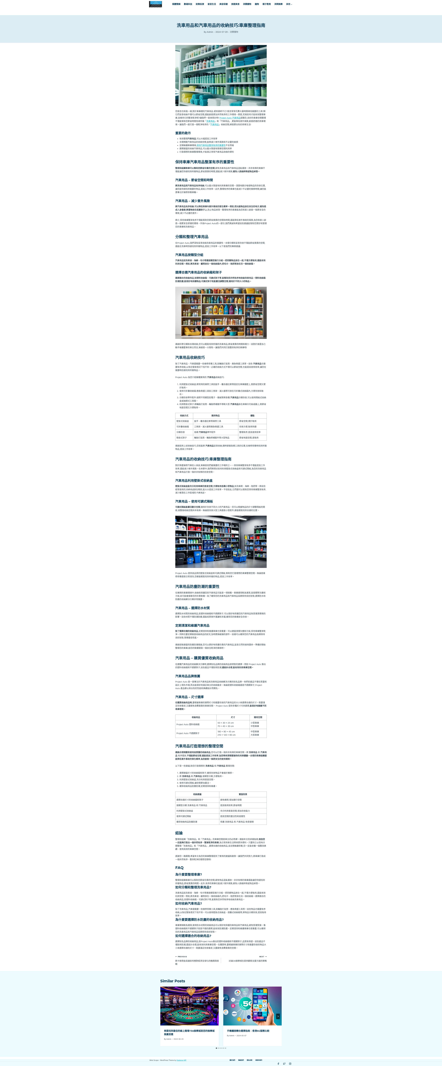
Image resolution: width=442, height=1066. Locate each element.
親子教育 (267, 4)
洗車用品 (210, 121)
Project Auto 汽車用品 (230, 118)
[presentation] (189, 1006)
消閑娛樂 (278, 4)
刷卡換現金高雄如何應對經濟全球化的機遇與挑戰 (197, 960)
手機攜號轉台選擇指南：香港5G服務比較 (248, 1031)
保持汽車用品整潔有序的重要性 (211, 145)
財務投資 (200, 4)
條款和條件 (258, 1060)
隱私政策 (249, 1060)
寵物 (257, 4)
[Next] (278, 1016)
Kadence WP (181, 1060)
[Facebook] (278, 1063)
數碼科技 (188, 4)
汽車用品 (215, 124)
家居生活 (212, 4)
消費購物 (247, 4)
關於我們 (232, 1060)
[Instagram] (290, 1063)
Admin (168, 1039)
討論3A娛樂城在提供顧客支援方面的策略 (248, 959)
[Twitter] (284, 1063)
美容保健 (223, 4)
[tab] (216, 1048)
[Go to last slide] (164, 1016)
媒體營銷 (176, 4)
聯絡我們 (241, 1060)
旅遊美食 (235, 4)
